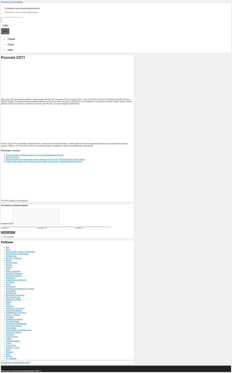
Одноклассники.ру (14, 310)
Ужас (8, 350)
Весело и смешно (14, 258)
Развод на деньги (13, 332)
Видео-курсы (11, 263)
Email (39, 228)
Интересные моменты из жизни (20, 289)
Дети (8, 269)
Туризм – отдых (13, 347)
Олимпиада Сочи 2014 (16, 313)
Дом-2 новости (12, 157)
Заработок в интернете (16, 280)
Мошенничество (13, 297)
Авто (8, 249)
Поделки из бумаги (14, 319)
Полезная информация (16, 324)
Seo (7, 247)
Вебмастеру (11, 256)
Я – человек (11, 358)
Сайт (77, 228)
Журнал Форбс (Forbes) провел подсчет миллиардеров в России (34, 155)
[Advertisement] (67, 79)
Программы (11, 328)
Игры (8, 284)
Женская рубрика (14, 276)
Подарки (10, 317)
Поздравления (12, 321)
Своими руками (13, 341)
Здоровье (10, 282)
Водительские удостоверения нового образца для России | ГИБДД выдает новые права (45, 159)
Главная (11, 39)
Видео (8, 260)
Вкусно (9, 265)
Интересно (11, 286)
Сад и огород (12, 337)
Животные (10, 278)
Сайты (9, 339)
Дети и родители (13, 271)
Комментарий (7, 224)
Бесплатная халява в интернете (20, 252)
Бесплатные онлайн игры (17, 254)
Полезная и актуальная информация (22, 8)
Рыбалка (10, 334)
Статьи (11, 44)
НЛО (8, 304)
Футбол (9, 356)
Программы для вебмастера (18, 330)
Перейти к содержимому (12, 2)
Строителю (11, 345)
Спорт (8, 343)
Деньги (9, 267)
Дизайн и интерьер (14, 273)
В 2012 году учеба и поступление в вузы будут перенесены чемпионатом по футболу (44, 162)
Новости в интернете (18, 201)
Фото (8, 354)
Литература (11, 293)
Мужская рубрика (13, 300)
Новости (9, 306)
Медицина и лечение (15, 295)
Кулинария (10, 291)
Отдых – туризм (13, 315)
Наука (8, 302)
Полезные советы (14, 326)
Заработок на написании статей (15, 363)
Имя (3, 228)
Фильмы (9, 352)
